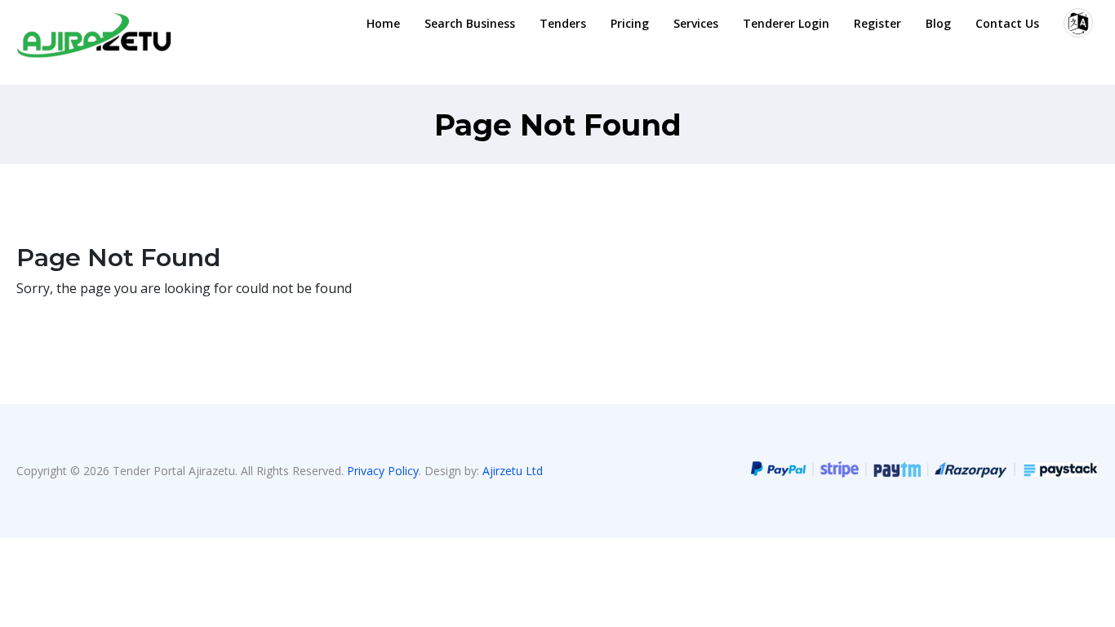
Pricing (630, 23)
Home (383, 23)
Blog (938, 23)
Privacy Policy (383, 470)
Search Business (469, 23)
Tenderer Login (786, 23)
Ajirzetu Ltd (512, 470)
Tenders (563, 23)
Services (695, 23)
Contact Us (1007, 23)
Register (877, 23)
